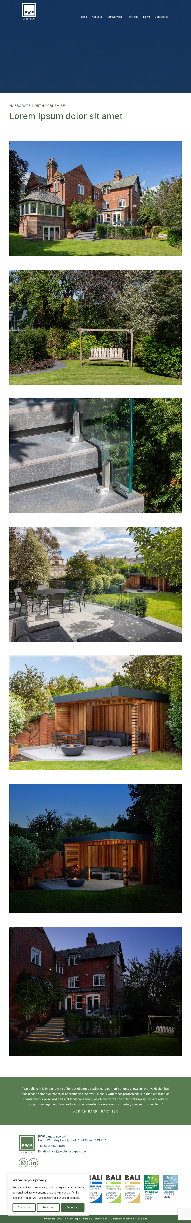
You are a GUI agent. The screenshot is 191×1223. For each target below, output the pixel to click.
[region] (48, 1195)
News (146, 16)
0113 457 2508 (54, 1146)
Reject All (48, 1207)
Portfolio (132, 16)
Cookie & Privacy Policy (95, 1219)
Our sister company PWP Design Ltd (129, 1219)
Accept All (72, 1207)
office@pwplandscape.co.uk (66, 1151)
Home (83, 16)
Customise (24, 1207)
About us (97, 16)
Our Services (115, 16)
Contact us (161, 16)
